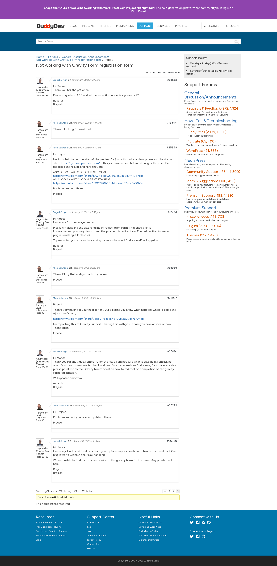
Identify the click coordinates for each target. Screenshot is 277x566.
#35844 (172, 122)
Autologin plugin (160, 72)
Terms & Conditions (97, 535)
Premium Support (200, 207)
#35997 (172, 297)
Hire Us (91, 548)
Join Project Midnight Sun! (99, 8)
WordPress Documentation (152, 535)
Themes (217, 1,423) (202, 235)
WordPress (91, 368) (202, 150)
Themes (105, 26)
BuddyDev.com (151, 560)
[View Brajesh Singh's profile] (40, 84)
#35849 (172, 147)
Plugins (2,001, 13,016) (203, 226)
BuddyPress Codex (148, 531)
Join (89, 531)
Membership (93, 522)
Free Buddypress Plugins (48, 527)
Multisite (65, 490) (201, 141)
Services (163, 26)
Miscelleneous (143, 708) (206, 216)
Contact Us (93, 544)
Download (150, 522)
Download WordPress (149, 527)
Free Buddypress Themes (49, 522)
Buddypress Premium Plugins (51, 535)
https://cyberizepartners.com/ (80, 163)
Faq (89, 527)
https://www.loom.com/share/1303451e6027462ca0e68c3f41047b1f (98, 176)
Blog (73, 26)
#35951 (172, 212)
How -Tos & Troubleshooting (211, 120)
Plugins (88, 26)
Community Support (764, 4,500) (213, 171)
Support (145, 26)
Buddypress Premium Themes (51, 531)
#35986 (172, 267)
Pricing (181, 26)
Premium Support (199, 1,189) (209, 195)
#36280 (172, 440)
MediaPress (125, 26)
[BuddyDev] (52, 25)
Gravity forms (174, 72)
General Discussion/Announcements (210, 95)
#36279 (172, 405)
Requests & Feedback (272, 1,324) (212, 108)
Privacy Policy (94, 540)
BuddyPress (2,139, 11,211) (206, 132)
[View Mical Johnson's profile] (40, 127)
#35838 (172, 79)
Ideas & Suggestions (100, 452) (210, 181)
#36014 (172, 351)
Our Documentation (148, 540)
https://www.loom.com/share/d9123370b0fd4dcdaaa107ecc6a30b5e (98, 183)
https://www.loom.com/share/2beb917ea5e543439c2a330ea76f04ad (98, 319)
